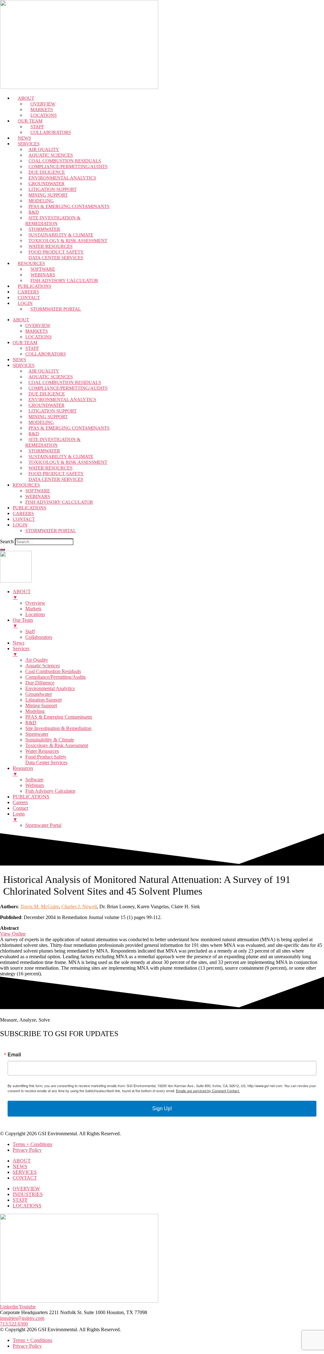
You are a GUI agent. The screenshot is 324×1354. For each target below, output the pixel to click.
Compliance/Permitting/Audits (68, 166)
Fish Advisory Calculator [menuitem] (50, 791)
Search (7, 541)
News (19, 359)
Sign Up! (162, 1108)
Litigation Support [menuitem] (43, 699)
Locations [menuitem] (35, 614)
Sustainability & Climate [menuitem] (49, 739)
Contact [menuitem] (20, 808)
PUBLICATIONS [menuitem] (31, 796)
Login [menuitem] (19, 816)
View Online (13, 933)
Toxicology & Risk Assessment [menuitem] (56, 745)
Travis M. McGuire (39, 906)
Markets (36, 331)
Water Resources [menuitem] (42, 751)
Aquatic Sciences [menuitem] (42, 665)
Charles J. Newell (79, 906)
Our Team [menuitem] (23, 622)
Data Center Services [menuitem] (46, 762)
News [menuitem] (18, 643)
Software (37, 490)
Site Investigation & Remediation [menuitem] (58, 728)
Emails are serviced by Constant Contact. (208, 1090)
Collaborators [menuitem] (38, 637)
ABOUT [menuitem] (22, 594)
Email (14, 1054)
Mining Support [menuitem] (41, 705)
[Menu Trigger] (2, 550)
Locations (38, 336)
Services (23, 365)
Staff (32, 348)
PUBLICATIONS (29, 507)
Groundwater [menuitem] (38, 694)
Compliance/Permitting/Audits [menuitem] (55, 677)
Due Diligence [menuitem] (39, 682)
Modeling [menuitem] (35, 711)
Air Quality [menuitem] (36, 660)
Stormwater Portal (55, 309)
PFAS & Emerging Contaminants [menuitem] (58, 717)
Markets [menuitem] (33, 608)
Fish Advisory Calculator (64, 280)
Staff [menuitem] (30, 631)
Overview (37, 325)
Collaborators (50, 132)
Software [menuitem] (34, 779)
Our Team (25, 342)
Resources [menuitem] (23, 771)
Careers (23, 513)
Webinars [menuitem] (34, 785)
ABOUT (21, 319)
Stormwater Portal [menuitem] (43, 825)
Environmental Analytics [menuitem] (50, 688)
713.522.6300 (14, 1323)
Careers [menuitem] (20, 802)
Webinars (37, 496)
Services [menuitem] (21, 651)
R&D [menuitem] (30, 722)
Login (20, 524)
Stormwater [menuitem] (36, 734)
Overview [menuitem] (35, 603)
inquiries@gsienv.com (22, 1318)
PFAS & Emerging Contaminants (68, 206)
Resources (26, 485)
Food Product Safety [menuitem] (45, 756)
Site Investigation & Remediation (53, 220)
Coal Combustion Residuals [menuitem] (53, 671)
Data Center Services (55, 257)
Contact (24, 519)
